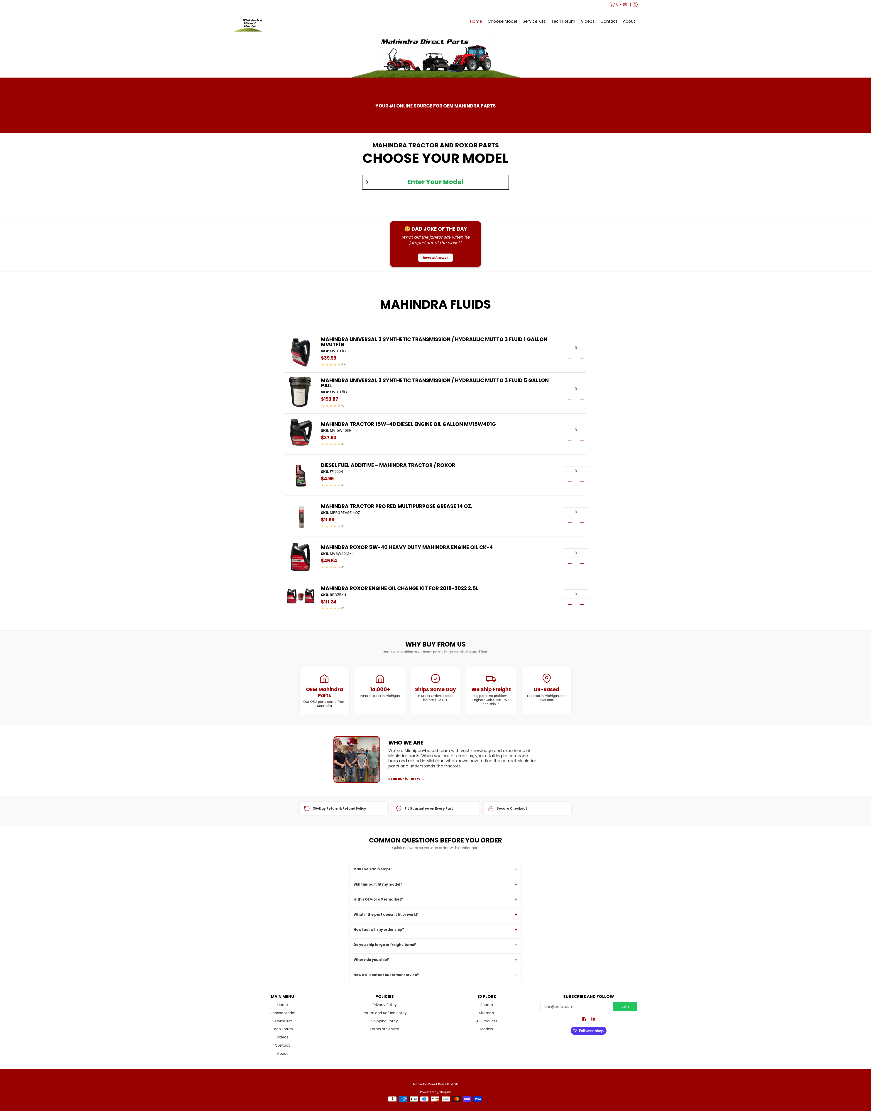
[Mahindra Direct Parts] (251, 21)
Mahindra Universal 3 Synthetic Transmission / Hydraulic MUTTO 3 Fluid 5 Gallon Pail (435, 383)
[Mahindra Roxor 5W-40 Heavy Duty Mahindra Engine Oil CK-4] (300, 557)
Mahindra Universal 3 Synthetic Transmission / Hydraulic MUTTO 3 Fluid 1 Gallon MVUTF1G (434, 342)
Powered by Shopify (435, 1092)
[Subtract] (570, 358)
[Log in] (635, 4)
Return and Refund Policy (384, 1013)
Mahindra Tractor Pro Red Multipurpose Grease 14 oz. (396, 506)
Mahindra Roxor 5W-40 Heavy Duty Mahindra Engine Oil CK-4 (407, 547)
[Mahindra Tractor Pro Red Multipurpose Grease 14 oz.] (300, 516)
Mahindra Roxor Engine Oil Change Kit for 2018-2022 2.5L (399, 588)
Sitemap (486, 1013)
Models (486, 1029)
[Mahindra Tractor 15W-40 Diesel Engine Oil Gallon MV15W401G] (300, 434)
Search (486, 1004)
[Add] (582, 358)
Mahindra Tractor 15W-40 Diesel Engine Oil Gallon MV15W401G (408, 424)
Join (625, 1006)
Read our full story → (406, 778)
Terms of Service (384, 1029)
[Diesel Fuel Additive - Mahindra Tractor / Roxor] (300, 475)
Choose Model (282, 1013)
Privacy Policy (384, 1004)
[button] (584, 1019)
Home (282, 1004)
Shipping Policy (384, 1021)
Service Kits (282, 1021)
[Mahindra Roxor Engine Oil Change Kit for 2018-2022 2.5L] (300, 598)
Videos (282, 1037)
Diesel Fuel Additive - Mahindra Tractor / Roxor (388, 465)
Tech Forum (282, 1029)
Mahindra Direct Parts (429, 1084)
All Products (486, 1021)
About (282, 1053)
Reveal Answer (435, 257)
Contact (282, 1045)
